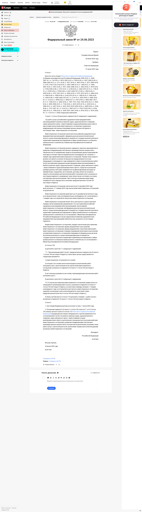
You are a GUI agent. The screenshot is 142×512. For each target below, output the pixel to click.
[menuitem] (10, 12)
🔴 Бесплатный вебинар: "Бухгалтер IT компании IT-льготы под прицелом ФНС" (71, 12)
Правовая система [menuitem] (6, 56)
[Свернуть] (140, 510)
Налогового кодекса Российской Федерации (76, 76)
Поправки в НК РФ (55, 361)
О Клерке (32, 8)
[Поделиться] (75, 45)
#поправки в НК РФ (49, 358)
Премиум (16, 8)
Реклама (14, 508)
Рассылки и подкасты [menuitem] (7, 60)
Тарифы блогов (5, 510)
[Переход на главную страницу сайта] (6, 7)
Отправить (51, 388)
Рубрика (45, 361)
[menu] (10, 31)
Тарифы (24, 8)
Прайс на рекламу (6, 508)
